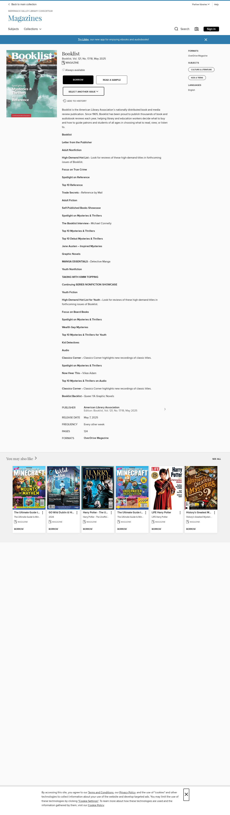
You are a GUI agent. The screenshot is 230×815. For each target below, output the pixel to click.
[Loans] (197, 29)
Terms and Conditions (100, 792)
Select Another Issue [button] (82, 91)
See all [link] (216, 459)
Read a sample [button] (112, 80)
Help (216, 4)
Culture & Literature (201, 70)
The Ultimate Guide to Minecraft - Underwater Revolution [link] (130, 512)
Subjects (13, 29)
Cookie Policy (96, 805)
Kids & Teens (197, 78)
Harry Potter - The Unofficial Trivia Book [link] (96, 512)
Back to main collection (24, 4)
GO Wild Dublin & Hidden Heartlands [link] (62, 512)
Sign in (211, 29)
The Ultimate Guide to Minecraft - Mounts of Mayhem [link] (27, 512)
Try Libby (83, 39)
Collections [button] (31, 29)
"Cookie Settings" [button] (88, 801)
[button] (201, 4)
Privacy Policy (127, 792)
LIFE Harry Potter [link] (161, 512)
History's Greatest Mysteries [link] (199, 512)
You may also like (20, 458)
